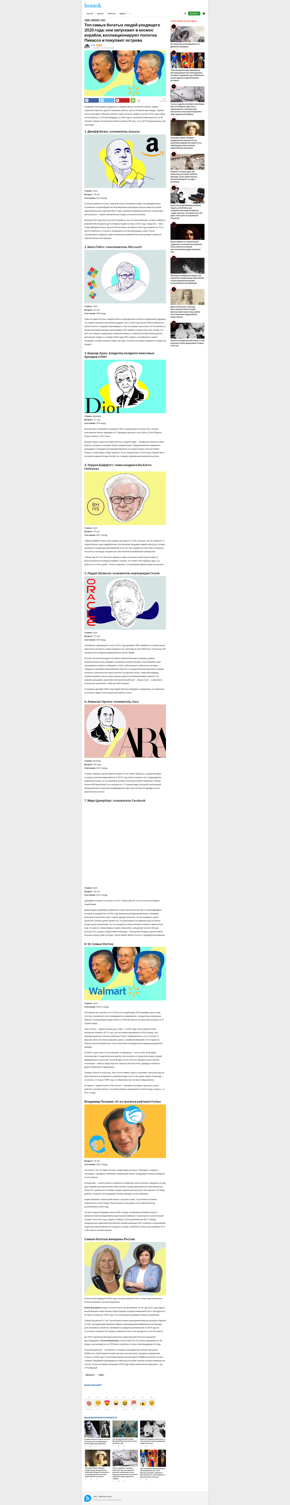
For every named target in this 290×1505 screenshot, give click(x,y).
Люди (87, 20)
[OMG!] (142, 1403)
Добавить (194, 13)
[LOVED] (107, 1403)
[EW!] (151, 1403)
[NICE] (98, 1403)
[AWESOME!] (89, 1403)
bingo (93, 45)
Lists (103, 20)
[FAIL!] (133, 1403)
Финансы (95, 20)
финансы (90, 1375)
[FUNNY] (124, 1403)
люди (101, 1375)
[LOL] (115, 1403)
